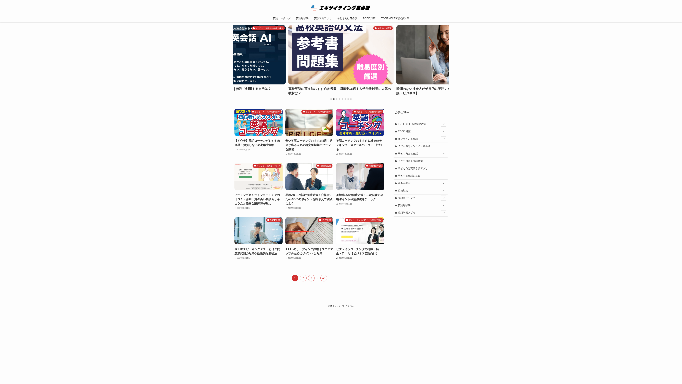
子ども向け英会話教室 (410, 160)
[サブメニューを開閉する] (443, 124)
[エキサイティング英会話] (341, 7)
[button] (331, 99)
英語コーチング (406, 197)
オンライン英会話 (408, 138)
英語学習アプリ (406, 212)
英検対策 (403, 190)
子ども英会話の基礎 (409, 175)
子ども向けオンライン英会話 (414, 146)
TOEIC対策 (404, 131)
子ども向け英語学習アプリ (413, 168)
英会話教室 (404, 183)
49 (323, 278)
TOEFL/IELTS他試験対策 (412, 123)
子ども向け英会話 (408, 153)
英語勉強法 (404, 205)
